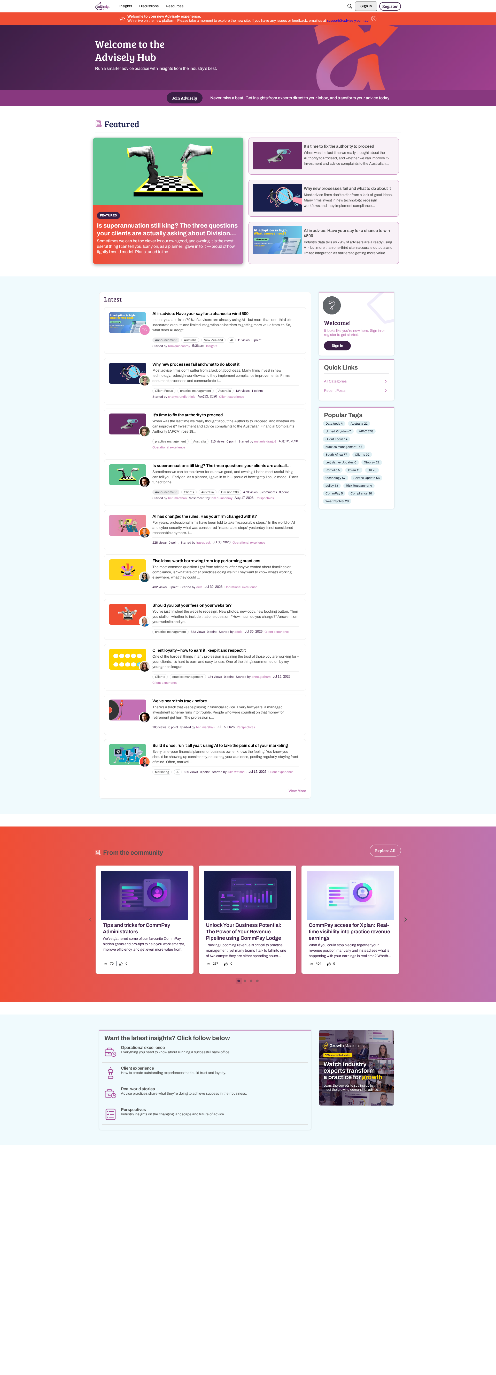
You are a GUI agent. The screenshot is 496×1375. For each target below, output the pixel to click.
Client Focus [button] (164, 391)
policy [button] (332, 485)
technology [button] (336, 478)
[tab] (239, 981)
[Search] (349, 6)
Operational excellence (168, 447)
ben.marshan (177, 498)
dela (199, 587)
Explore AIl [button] (385, 850)
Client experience (231, 397)
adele (239, 632)
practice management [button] (195, 391)
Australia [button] (190, 340)
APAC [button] (366, 431)
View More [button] (297, 791)
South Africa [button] (336, 454)
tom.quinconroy (179, 346)
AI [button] (231, 340)
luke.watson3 (237, 772)
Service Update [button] (366, 478)
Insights (211, 346)
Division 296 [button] (230, 492)
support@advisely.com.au (348, 20)
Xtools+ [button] (371, 462)
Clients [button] (189, 492)
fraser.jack (203, 542)
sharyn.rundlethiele (182, 397)
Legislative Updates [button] (341, 462)
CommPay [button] (334, 493)
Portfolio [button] (333, 470)
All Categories (335, 381)
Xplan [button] (354, 470)
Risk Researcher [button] (359, 485)
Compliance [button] (361, 493)
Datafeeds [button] (334, 423)
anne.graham (261, 677)
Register (390, 6)
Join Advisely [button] (184, 98)
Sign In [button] (337, 346)
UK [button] (372, 470)
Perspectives (264, 498)
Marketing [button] (162, 772)
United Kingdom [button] (338, 431)
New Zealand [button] (213, 340)
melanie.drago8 (265, 441)
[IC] (102, 6)
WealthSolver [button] (337, 501)
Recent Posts (334, 391)
